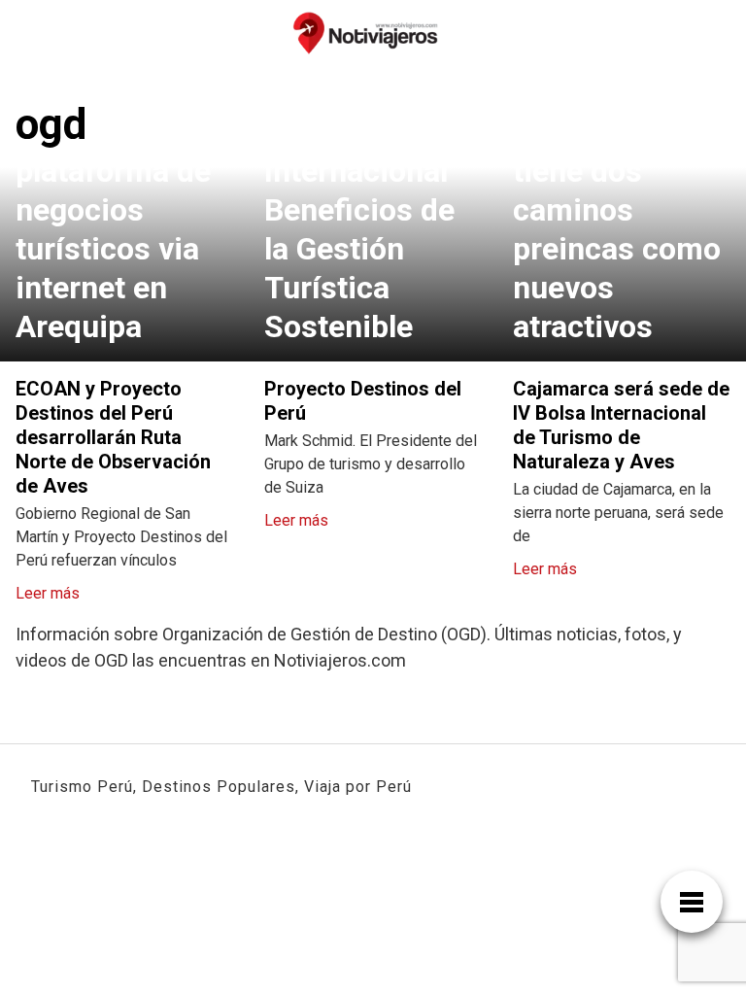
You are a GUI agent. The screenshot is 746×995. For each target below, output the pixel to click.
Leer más (48, 593)
